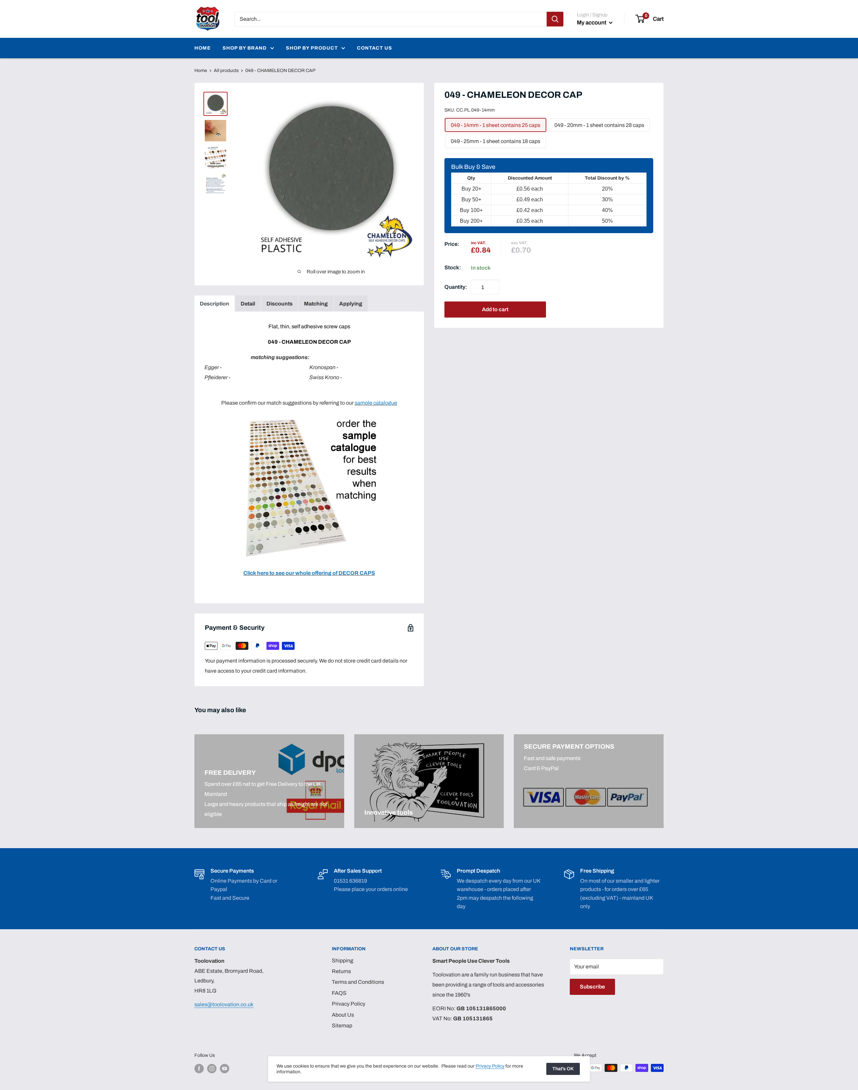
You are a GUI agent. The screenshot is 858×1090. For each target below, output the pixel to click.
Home (200, 70)
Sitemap (342, 1025)
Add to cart (495, 310)
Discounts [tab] (279, 303)
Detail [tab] (248, 303)
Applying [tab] (350, 303)
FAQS (339, 993)
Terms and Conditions (358, 982)
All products (226, 70)
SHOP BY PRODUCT (312, 48)
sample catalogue (376, 403)
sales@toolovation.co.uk (223, 1004)
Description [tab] (214, 303)
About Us (343, 1015)
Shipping (342, 960)
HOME (202, 48)
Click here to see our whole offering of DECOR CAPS (309, 573)
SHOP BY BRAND (245, 48)
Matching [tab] (316, 303)
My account (592, 22)
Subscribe (592, 987)
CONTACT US (374, 48)
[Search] (555, 19)
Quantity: (455, 287)
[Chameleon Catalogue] (309, 418)
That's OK (563, 1068)
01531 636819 (350, 881)
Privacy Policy (348, 1004)
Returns (341, 971)
